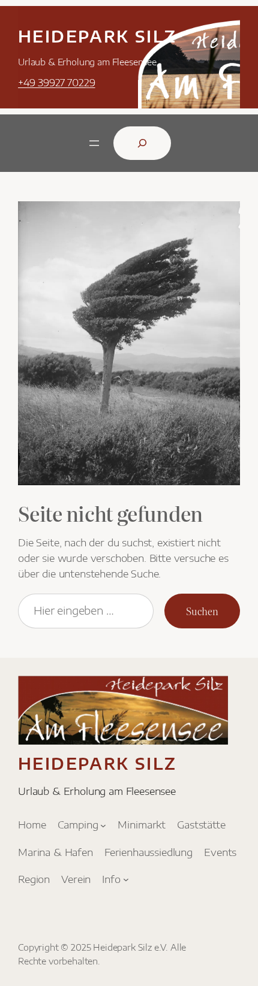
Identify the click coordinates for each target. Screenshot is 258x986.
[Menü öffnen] (94, 143)
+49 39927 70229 (56, 82)
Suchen (202, 611)
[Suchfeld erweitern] (142, 143)
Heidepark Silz (97, 36)
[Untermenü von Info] (126, 879)
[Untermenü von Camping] (103, 825)
